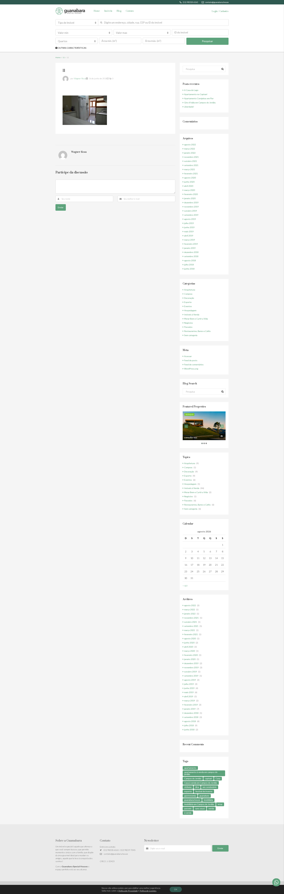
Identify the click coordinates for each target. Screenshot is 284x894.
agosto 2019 (190, 219)
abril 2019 (188, 235)
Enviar (220, 848)
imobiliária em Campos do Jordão (199, 804)
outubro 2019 (190, 210)
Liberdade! (189, 106)
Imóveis (108, 11)
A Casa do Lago (191, 90)
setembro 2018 (191, 256)
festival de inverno (203, 791)
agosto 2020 (190, 177)
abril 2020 (188, 186)
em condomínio (210, 787)
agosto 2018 (190, 260)
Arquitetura (189, 289)
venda (211, 808)
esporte (188, 791)
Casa (218, 778)
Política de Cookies (148, 890)
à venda (187, 813)
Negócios (188, 323)
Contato (130, 11)
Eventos (188, 306)
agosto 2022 (190, 144)
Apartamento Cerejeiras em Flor (199, 98)
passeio (187, 808)
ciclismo (188, 787)
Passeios (188, 327)
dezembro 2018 (191, 252)
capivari (208, 778)
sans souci (200, 808)
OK (175, 889)
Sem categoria (190, 335)
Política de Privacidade (128, 890)
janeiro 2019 (190, 248)
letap (220, 804)
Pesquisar (207, 41)
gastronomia (190, 795)
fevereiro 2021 (191, 173)
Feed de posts (190, 360)
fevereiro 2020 (191, 194)
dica (197, 787)
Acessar (188, 356)
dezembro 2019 (191, 202)
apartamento (190, 768)
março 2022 (189, 148)
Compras (188, 294)
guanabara (204, 795)
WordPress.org (191, 368)
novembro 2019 (191, 206)
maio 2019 (189, 231)
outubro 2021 (190, 161)
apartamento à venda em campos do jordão (200, 773)
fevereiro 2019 (191, 244)
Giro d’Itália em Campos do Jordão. (200, 102)
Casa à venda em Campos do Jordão (200, 782)
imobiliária (208, 800)
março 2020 (189, 190)
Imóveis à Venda (191, 314)
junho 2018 (189, 268)
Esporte (188, 302)
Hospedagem (190, 310)
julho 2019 (189, 223)
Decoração (189, 298)
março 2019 (189, 239)
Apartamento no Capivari (195, 94)
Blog (119, 11)
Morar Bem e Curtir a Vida (196, 318)
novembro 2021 (191, 157)
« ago (185, 585)
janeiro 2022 (190, 153)
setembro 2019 (191, 215)
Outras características (71, 48)
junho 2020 (189, 182)
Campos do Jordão (192, 778)
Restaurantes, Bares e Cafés (197, 331)
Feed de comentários (194, 364)
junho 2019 (189, 227)
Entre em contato (107, 847)
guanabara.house (192, 800)
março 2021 (189, 169)
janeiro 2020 (190, 198)
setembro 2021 (191, 165)
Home (97, 11)
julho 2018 (189, 264)
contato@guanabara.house (116, 854)
